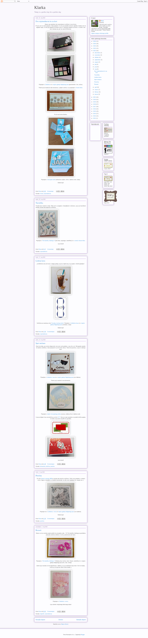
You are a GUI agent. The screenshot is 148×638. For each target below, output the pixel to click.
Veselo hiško (79, 87)
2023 (94, 48)
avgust (97, 62)
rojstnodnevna (47, 193)
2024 (94, 46)
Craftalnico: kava (51, 377)
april (96, 87)
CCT (59, 417)
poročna (52, 466)
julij (96, 64)
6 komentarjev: (51, 464)
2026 (94, 41)
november (97, 55)
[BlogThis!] (58, 191)
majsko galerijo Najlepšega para (61, 84)
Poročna (39, 475)
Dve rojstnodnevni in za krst (46, 21)
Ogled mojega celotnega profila (99, 33)
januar (96, 94)
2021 (94, 97)
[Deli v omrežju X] (60, 191)
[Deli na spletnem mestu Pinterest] (63, 191)
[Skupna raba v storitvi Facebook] (62, 191)
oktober (97, 57)
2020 (94, 99)
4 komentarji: (50, 191)
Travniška (39, 203)
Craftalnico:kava (74, 323)
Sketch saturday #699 (46, 478)
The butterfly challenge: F (48, 561)
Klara (102, 20)
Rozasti (38, 530)
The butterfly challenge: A (48, 240)
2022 (94, 50)
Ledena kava (40, 260)
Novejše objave (40, 619)
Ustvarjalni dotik (51, 179)
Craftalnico (47, 84)
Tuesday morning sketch (57, 323)
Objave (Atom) (64, 624)
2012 (94, 118)
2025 (94, 43)
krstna (41, 193)
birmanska (42, 466)
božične (48, 466)
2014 (94, 113)
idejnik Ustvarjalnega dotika (54, 414)
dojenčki (42, 613)
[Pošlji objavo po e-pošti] (57, 191)
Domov (61, 619)
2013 (94, 116)
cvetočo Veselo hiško (79, 240)
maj (96, 69)
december (97, 52)
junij (96, 66)
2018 (94, 104)
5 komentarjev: (51, 331)
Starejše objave (81, 619)
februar (97, 92)
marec (96, 89)
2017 (94, 106)
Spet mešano (40, 343)
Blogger (83, 634)
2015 (94, 111)
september (98, 59)
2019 (94, 102)
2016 (94, 109)
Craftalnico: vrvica (52, 511)
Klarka (39, 7)
